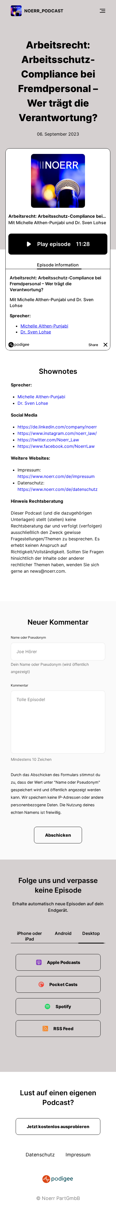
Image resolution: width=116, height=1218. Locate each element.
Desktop (91, 933)
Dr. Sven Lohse (33, 403)
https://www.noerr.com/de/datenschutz (58, 489)
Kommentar (19, 685)
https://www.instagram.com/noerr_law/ (57, 433)
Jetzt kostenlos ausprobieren (58, 1126)
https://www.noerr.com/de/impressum (56, 476)
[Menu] (102, 11)
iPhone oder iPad (29, 936)
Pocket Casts (63, 984)
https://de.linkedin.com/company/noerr (57, 427)
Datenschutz (40, 1154)
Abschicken (58, 835)
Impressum (78, 1154)
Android (63, 933)
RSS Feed (63, 1028)
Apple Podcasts (63, 962)
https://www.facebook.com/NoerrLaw (56, 446)
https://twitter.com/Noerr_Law (48, 439)
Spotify (63, 1006)
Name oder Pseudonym (28, 637)
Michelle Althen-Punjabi (41, 396)
